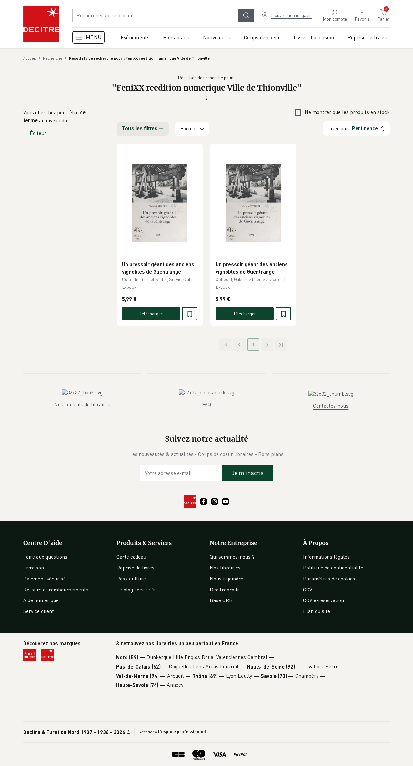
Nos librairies (225, 567)
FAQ (206, 404)
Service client (38, 611)
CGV (307, 589)
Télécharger (151, 313)
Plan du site (316, 611)
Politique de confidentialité (333, 567)
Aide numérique (41, 600)
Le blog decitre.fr (135, 589)
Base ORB (221, 600)
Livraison (33, 567)
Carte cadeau (131, 556)
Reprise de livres (135, 567)
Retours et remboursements (55, 589)
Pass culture (131, 578)
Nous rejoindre (226, 578)
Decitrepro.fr (224, 589)
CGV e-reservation (323, 600)
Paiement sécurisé (44, 578)
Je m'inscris (248, 472)
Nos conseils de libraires (82, 404)
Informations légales (326, 556)
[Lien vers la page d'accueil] (41, 24)
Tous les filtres (139, 128)
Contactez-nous (330, 405)
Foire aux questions (45, 556)
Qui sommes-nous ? (232, 556)
